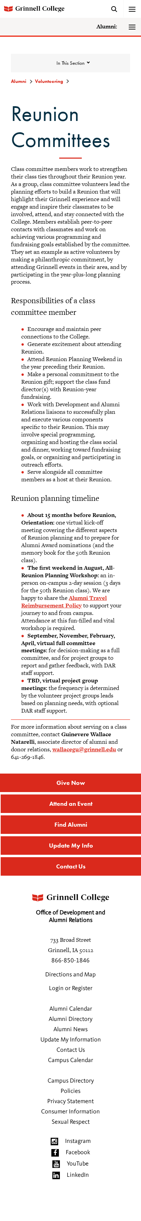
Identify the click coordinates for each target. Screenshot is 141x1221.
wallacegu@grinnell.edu (84, 749)
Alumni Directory (70, 1019)
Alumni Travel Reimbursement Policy (64, 601)
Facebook (78, 1152)
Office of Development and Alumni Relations (70, 916)
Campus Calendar (70, 1060)
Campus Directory (71, 1081)
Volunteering (49, 81)
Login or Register (70, 988)
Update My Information (70, 1040)
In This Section (70, 63)
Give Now (70, 783)
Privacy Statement (70, 1101)
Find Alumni (70, 824)
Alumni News (70, 1029)
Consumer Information (70, 1112)
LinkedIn (78, 1175)
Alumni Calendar (70, 1009)
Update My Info (71, 845)
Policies (70, 1091)
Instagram (78, 1141)
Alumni (18, 81)
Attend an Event (70, 803)
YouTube (78, 1164)
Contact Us (71, 866)
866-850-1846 (70, 961)
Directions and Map (70, 975)
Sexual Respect (71, 1122)
